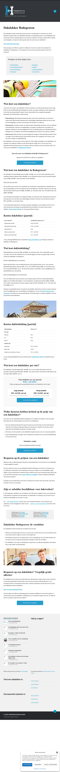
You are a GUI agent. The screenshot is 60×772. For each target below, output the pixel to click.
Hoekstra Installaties (17, 714)
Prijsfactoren (13, 71)
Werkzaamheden (14, 65)
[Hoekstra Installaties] (30, 11)
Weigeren (38, 764)
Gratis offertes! (35, 71)
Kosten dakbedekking (15, 69)
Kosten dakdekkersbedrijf (16, 67)
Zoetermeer (45, 512)
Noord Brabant (35, 684)
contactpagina (24, 671)
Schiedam (43, 515)
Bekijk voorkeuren (50, 764)
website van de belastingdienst (38, 503)
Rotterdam (25, 513)
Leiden (23, 516)
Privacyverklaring (42, 768)
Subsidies (34, 67)
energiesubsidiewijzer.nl (13, 501)
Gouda (45, 516)
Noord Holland (35, 681)
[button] (57, 752)
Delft (47, 513)
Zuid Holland (34, 687)
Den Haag (22, 512)
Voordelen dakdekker (37, 69)
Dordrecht (22, 515)
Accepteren (27, 764)
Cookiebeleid (36, 768)
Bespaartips (35, 65)
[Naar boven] (54, 711)
